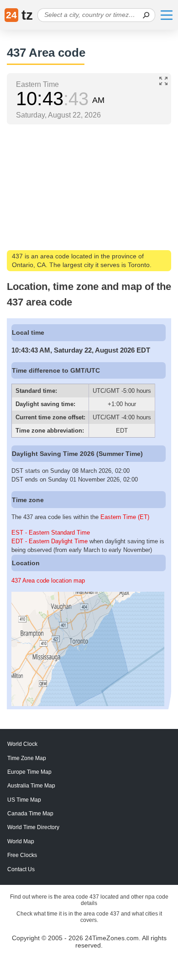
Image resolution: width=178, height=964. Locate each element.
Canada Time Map (30, 813)
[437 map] (87, 704)
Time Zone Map (26, 758)
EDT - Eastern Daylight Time (49, 541)
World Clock (22, 744)
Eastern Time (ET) (124, 517)
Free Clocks (22, 855)
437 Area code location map (48, 580)
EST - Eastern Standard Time (50, 532)
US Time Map (24, 800)
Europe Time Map (29, 772)
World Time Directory (33, 827)
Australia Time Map (31, 785)
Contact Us (21, 869)
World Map (20, 841)
